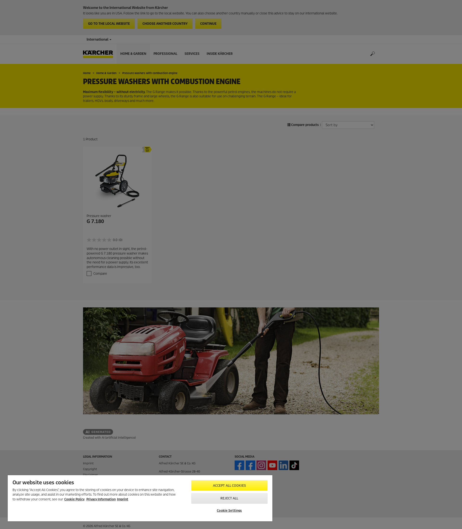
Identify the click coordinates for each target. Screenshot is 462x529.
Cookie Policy (74, 499)
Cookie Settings (229, 511)
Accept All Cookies (229, 486)
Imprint (122, 499)
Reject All (229, 498)
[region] (140, 498)
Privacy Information (101, 499)
